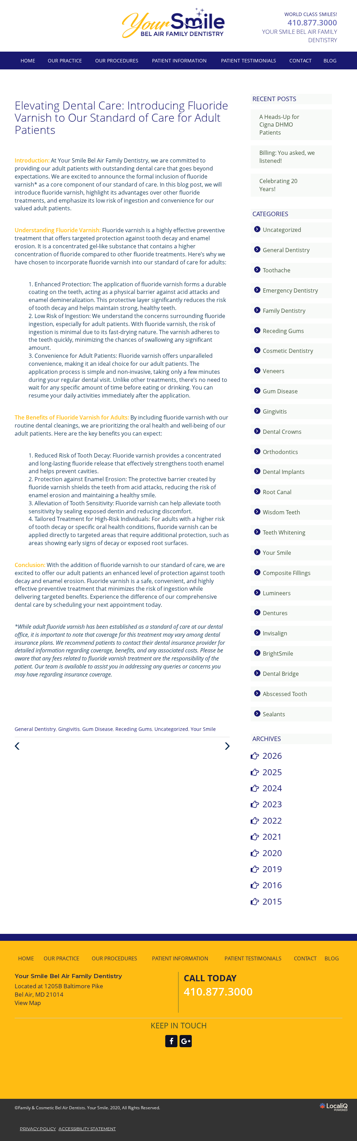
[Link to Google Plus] (186, 1041)
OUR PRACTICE (65, 60)
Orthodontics (280, 452)
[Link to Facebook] (171, 1041)
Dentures (275, 613)
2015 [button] (272, 901)
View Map (28, 1003)
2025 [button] (272, 772)
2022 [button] (272, 820)
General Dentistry (35, 729)
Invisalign (275, 633)
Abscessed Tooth (285, 694)
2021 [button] (272, 836)
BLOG (330, 60)
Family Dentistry (284, 311)
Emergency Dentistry (290, 290)
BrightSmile (278, 653)
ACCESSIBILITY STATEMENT (87, 1128)
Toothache (276, 270)
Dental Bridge (281, 674)
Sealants (274, 714)
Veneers (273, 371)
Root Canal (277, 492)
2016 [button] (272, 885)
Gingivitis (69, 729)
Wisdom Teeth (281, 512)
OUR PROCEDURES (116, 60)
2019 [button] (272, 869)
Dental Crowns (282, 432)
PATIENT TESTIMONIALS (248, 60)
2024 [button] (272, 788)
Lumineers (277, 593)
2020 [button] (272, 853)
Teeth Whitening (284, 532)
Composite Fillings (287, 573)
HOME (28, 60)
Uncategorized (171, 729)
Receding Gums (133, 729)
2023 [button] (272, 804)
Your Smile (203, 729)
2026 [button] (272, 755)
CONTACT (300, 60)
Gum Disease (97, 729)
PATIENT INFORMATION (179, 60)
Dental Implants (284, 472)
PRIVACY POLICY (38, 1128)
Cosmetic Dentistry (288, 351)
